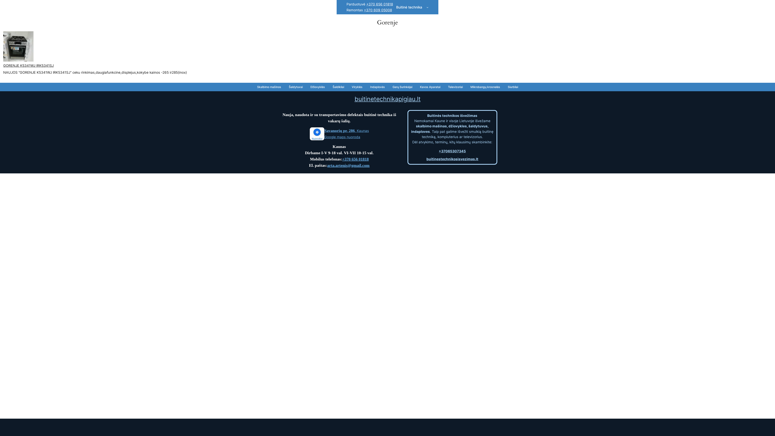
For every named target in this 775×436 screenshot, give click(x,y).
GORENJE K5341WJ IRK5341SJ (28, 66)
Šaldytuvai (296, 87)
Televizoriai (455, 87)
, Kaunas (346, 131)
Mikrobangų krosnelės (485, 87)
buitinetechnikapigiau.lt (388, 99)
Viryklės (357, 87)
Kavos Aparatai (430, 87)
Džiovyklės (317, 87)
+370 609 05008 (378, 10)
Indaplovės (377, 87)
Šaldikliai (338, 87)
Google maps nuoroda (342, 137)
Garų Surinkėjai (402, 87)
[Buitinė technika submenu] (427, 7)
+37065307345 (452, 151)
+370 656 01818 (379, 4)
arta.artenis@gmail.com (348, 165)
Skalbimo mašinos (269, 87)
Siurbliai (513, 87)
